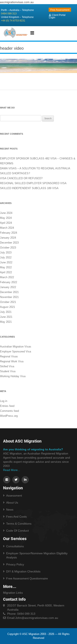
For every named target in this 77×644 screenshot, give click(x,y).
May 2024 (6, 217)
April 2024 (6, 222)
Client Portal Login (57, 16)
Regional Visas (9, 356)
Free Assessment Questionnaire (27, 578)
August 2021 (7, 306)
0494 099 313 (9, 13)
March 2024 (7, 227)
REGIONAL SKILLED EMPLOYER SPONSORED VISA (33, 183)
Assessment (14, 495)
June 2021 (6, 316)
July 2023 (5, 252)
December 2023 (9, 242)
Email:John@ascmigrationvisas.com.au (32, 617)
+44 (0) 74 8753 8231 (13, 20)
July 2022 (5, 257)
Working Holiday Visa (12, 376)
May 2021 (6, 321)
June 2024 (6, 212)
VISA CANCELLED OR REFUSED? (21, 178)
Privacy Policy (15, 564)
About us (12, 502)
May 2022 (6, 267)
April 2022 (6, 272)
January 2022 (8, 287)
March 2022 (7, 277)
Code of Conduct (17, 530)
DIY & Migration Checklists (23, 571)
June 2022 (6, 262)
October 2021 (8, 302)
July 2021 (5, 311)
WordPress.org (9, 415)
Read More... (11, 470)
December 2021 (9, 292)
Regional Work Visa (11, 361)
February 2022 (8, 282)
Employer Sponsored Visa (15, 351)
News (9, 509)
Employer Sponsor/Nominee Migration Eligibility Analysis (37, 555)
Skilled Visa (7, 366)
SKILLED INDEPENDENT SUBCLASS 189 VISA (29, 188)
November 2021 (9, 297)
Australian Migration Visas (15, 346)
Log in (3, 401)
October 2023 (8, 247)
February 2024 (8, 232)
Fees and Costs (16, 516)
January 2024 (8, 237)
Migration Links (13, 592)
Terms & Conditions (18, 523)
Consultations (15, 546)
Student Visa (7, 371)
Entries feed (7, 405)
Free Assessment (59, 10)
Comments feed (9, 410)
